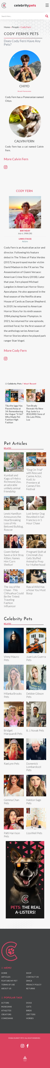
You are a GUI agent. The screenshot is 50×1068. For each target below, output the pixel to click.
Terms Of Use (8, 984)
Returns (30, 988)
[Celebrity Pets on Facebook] (27, 1045)
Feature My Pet (9, 981)
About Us (6, 988)
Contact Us (32, 977)
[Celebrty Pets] (25, 6)
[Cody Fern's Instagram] (5, 358)
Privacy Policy (33, 984)
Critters (30, 1014)
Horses (29, 1018)
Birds (29, 1010)
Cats (28, 1006)
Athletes (6, 1010)
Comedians (7, 1018)
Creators (6, 1014)
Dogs (29, 1003)
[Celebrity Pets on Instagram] (22, 1045)
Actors (25, 241)
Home (7, 27)
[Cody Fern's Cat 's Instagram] (5, 167)
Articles (5, 977)
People (15, 27)
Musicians (6, 1006)
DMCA (29, 981)
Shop (28, 973)
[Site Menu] (47, 5)
